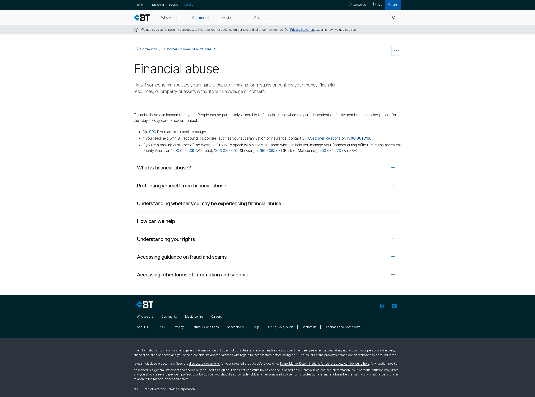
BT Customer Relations (321, 138)
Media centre (194, 316)
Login (395, 4)
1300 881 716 (358, 138)
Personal (174, 4)
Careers (216, 316)
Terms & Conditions (205, 327)
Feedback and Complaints (342, 327)
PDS (162, 327)
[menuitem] (170, 17)
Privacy (179, 327)
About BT (189, 4)
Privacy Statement (302, 29)
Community (148, 49)
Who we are (145, 316)
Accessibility (235, 327)
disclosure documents (204, 363)
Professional (157, 4)
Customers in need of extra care (186, 49)
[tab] (267, 168)
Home (139, 4)
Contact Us (359, 4)
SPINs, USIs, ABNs (280, 327)
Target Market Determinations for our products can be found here (324, 363)
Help (379, 4)
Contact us (309, 327)
